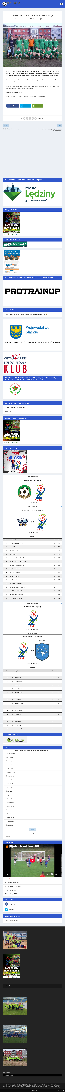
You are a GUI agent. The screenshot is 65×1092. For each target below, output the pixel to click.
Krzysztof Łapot (10, 764)
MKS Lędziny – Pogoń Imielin (13, 882)
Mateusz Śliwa (10, 780)
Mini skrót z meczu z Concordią (13, 879)
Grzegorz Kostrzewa (11, 798)
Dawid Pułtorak (10, 806)
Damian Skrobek (10, 817)
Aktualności (36, 19)
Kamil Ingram (10, 768)
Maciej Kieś (9, 787)
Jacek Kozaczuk (10, 802)
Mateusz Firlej (10, 825)
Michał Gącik (9, 791)
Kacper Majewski (10, 776)
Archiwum (7, 836)
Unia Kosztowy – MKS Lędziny (13, 894)
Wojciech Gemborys (11, 795)
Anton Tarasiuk (10, 821)
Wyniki (32, 833)
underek (21, 19)
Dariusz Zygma (10, 761)
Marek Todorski (10, 814)
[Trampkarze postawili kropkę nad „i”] (32, 45)
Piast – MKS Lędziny (10, 890)
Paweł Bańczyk (10, 783)
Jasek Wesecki (10, 757)
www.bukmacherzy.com (11, 920)
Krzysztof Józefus (11, 772)
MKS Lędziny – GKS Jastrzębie (13, 886)
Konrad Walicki (10, 810)
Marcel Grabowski (11, 753)
